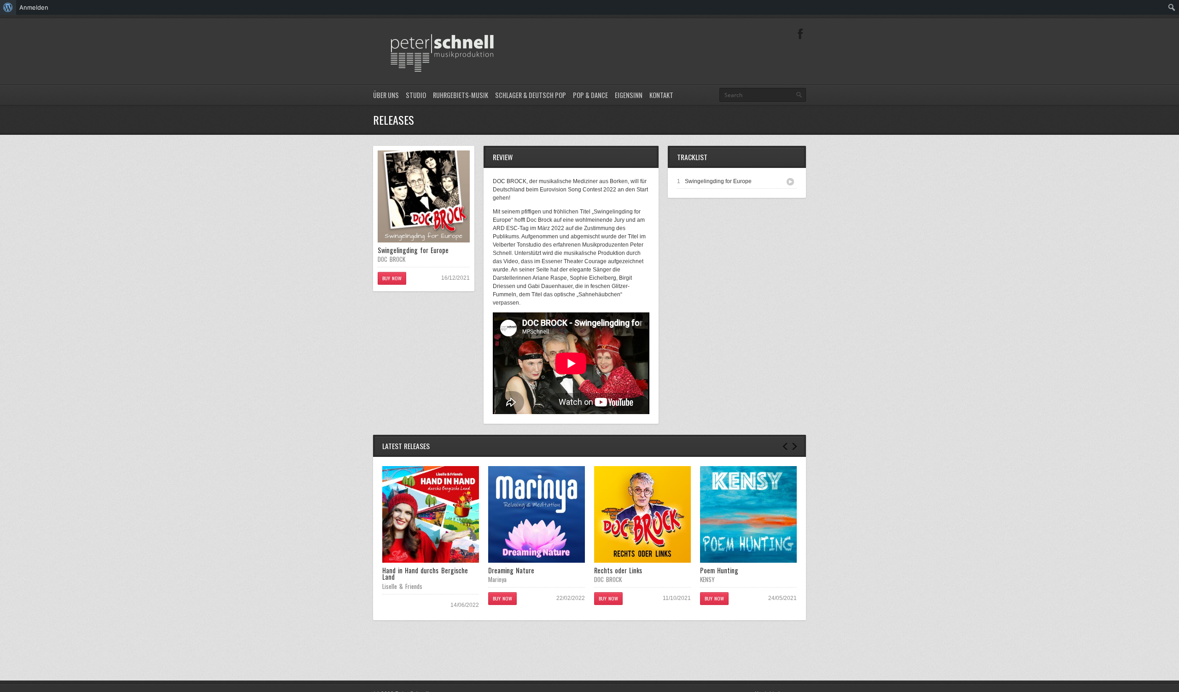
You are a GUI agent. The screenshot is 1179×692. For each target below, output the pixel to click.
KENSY (707, 579)
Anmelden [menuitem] (33, 7)
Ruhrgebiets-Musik (460, 95)
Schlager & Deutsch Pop (530, 95)
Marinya (497, 579)
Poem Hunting (719, 570)
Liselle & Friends (402, 586)
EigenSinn (628, 95)
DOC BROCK (391, 259)
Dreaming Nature (511, 570)
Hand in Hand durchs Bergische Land (425, 573)
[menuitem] (8, 7)
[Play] (790, 181)
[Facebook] (800, 34)
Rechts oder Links (618, 570)
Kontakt (661, 95)
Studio (416, 95)
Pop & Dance (590, 95)
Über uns (386, 95)
